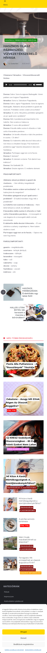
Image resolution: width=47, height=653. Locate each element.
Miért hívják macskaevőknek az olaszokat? (27, 539)
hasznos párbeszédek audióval (21, 40)
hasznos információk (31, 573)
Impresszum (9, 596)
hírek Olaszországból (18, 449)
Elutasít (23, 638)
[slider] (39, 84)
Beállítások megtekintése (23, 644)
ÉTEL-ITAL (11, 372)
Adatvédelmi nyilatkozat (33, 650)
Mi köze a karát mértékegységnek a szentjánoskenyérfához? (20, 480)
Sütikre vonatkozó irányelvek (14, 650)
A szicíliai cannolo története (26, 520)
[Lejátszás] (6, 85)
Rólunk (6, 592)
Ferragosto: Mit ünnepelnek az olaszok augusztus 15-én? (29, 560)
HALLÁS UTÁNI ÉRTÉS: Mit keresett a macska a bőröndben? (17, 312)
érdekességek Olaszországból (21, 488)
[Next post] (43, 312)
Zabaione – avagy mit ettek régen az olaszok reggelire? (23, 402)
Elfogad (23, 632)
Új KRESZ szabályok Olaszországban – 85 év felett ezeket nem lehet (21, 441)
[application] (23, 84)
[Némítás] (34, 85)
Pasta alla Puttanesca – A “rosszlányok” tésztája (21, 366)
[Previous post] (3, 292)
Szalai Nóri (14, 63)
